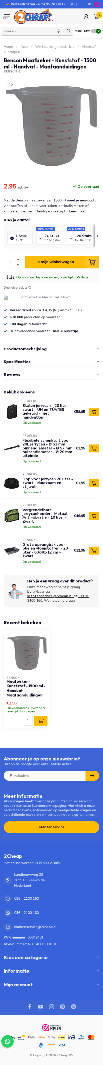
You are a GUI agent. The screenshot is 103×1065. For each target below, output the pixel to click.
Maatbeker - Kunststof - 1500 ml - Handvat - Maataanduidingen (26, 688)
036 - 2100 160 (26, 898)
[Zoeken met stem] (58, 31)
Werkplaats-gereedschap (54, 47)
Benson (10, 71)
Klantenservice (51, 827)
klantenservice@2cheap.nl (50, 596)
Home (8, 47)
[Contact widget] (7, 1041)
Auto (24, 47)
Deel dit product (16, 287)
